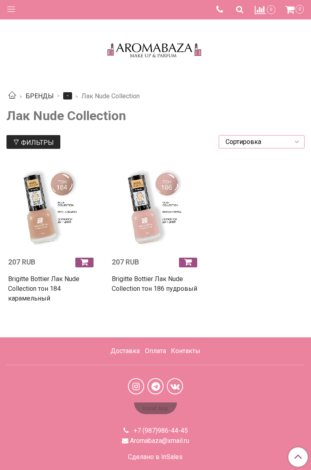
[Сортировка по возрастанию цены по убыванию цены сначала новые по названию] (262, 141)
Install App (155, 408)
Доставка (125, 351)
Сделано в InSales (155, 457)
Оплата (155, 351)
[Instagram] (136, 386)
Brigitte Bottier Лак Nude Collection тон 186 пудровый (154, 283)
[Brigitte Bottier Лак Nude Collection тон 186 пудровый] (155, 207)
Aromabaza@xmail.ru (159, 441)
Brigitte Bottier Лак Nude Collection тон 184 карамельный (43, 288)
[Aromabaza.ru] (156, 48)
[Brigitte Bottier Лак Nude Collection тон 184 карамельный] (52, 207)
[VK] (175, 386)
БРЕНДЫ (40, 96)
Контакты (185, 351)
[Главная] (12, 96)
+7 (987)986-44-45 (160, 430)
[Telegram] (155, 386)
